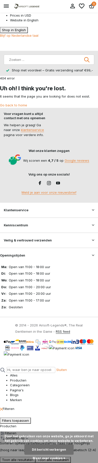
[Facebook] (40, 183)
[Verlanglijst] (81, 6)
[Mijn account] (72, 6)
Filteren (8, 409)
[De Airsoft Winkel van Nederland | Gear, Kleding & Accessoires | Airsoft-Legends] (26, 6)
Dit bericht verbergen (49, 449)
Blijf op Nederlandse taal (19, 35)
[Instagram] (49, 183)
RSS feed (63, 331)
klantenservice (32, 130)
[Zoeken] (87, 59)
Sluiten (61, 370)
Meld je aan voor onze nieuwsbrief (49, 192)
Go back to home (13, 105)
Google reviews (77, 160)
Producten (8, 426)
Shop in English (14, 30)
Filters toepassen (15, 420)
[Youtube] (58, 183)
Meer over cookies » (49, 458)
